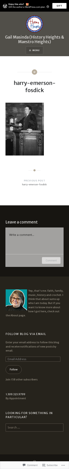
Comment (51, 260)
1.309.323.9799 (15, 394)
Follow (14, 369)
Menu (36, 50)
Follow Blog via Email (26, 334)
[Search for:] (34, 427)
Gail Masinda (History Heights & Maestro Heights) (34, 39)
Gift (59, 5)
